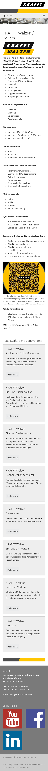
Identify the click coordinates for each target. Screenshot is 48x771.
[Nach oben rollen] (42, 765)
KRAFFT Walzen (15, 349)
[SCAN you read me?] (24, 278)
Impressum (8, 757)
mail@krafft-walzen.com (20, 694)
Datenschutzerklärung (26, 757)
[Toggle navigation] (44, 15)
